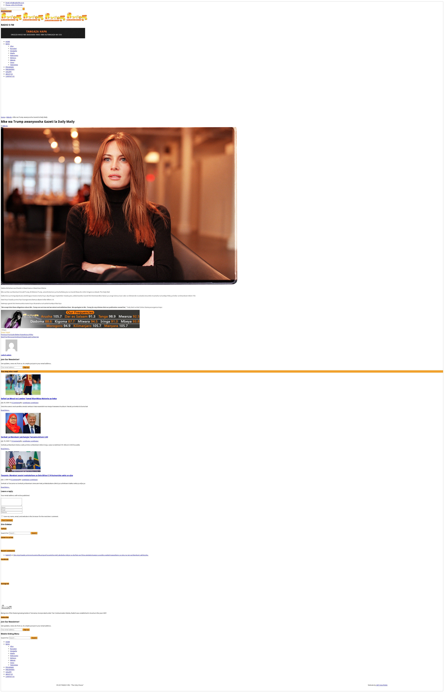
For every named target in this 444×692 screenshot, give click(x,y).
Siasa (12, 62)
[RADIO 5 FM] (12, 21)
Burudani (13, 48)
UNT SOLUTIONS (381, 685)
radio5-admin (6, 355)
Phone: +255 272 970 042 (14, 5)
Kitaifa (12, 53)
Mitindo (12, 60)
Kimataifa (13, 51)
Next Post (4, 337)
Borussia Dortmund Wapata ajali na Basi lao (23, 337)
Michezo (13, 58)
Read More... (5, 410)
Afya (11, 46)
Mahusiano (14, 55)
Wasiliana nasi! (6, 11)
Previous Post (6, 334)
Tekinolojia (14, 65)
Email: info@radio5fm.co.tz (15, 3)
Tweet (8, 332)
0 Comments (16, 403)
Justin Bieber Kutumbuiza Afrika (22, 334)
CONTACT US (10, 76)
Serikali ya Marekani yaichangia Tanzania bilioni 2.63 (24, 437)
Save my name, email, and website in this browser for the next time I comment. (31, 516)
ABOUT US (9, 74)
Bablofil (8, 555)
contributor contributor (31, 403)
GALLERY (9, 72)
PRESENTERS (10, 69)
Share (3, 332)
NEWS (8, 44)
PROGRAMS (10, 67)
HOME (8, 42)
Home (3, 117)
